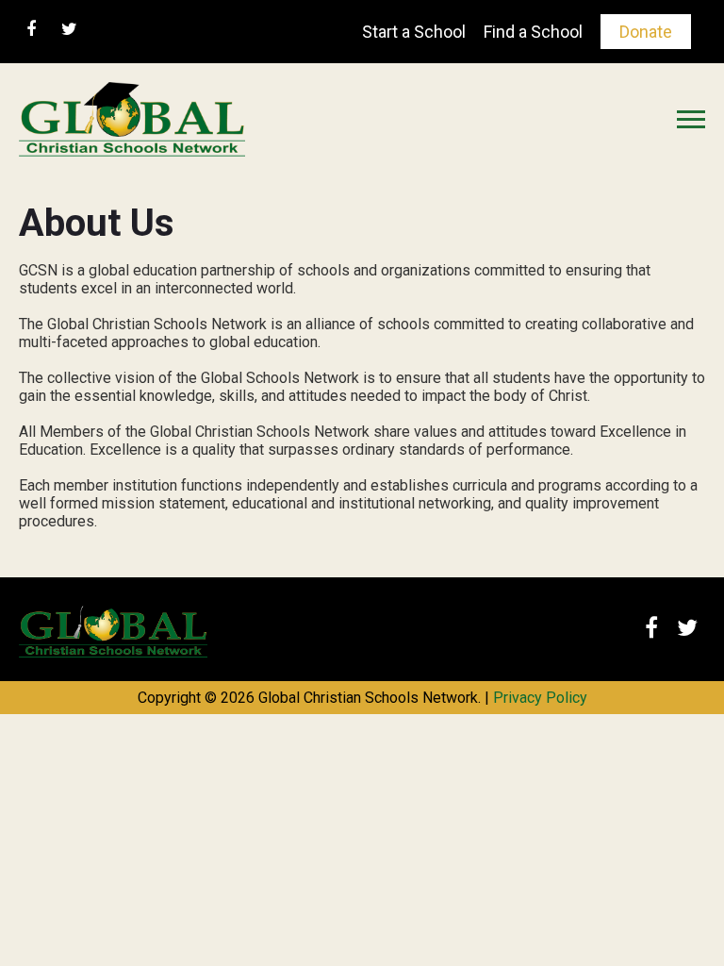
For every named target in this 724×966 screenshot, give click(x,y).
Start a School (414, 32)
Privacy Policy (540, 698)
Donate (645, 32)
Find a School (533, 32)
